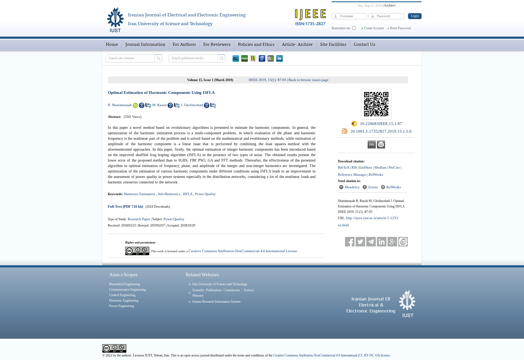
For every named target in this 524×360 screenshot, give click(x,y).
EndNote (365, 167)
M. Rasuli (159, 105)
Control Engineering (122, 295)
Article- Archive (297, 45)
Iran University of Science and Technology (220, 284)
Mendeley (352, 187)
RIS (354, 167)
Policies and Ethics (256, 45)
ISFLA (187, 194)
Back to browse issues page (308, 80)
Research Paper (139, 219)
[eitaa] (403, 241)
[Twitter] (360, 241)
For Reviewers (217, 45)
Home (112, 45)
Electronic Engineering (123, 300)
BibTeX (343, 167)
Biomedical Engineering (124, 284)
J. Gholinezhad (192, 105)
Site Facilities (333, 45)
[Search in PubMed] (148, 107)
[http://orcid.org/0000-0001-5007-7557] (135, 107)
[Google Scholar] (262, 58)
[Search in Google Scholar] (141, 107)
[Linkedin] (279, 58)
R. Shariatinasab (120, 105)
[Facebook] (350, 241)
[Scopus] (236, 58)
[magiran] (253, 58)
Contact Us (364, 45)
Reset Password (400, 28)
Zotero (373, 187)
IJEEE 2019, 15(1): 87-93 (267, 80)
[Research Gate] (270, 58)
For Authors (184, 45)
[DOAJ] (244, 58)
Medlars (380, 167)
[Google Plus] (392, 241)
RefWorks (376, 174)
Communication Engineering (127, 289)
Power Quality (205, 194)
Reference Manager (352, 174)
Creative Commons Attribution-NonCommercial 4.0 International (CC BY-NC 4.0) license (331, 355)
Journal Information (145, 45)
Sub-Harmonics (169, 194)
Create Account (374, 28)
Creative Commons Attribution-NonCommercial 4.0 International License (243, 251)
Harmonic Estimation (139, 194)
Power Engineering (121, 306)
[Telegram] (371, 241)
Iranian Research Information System (216, 302)
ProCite (394, 167)
